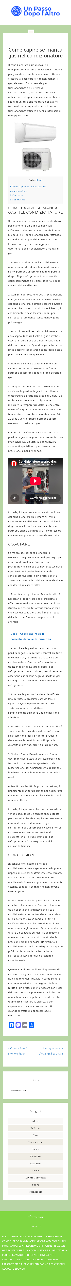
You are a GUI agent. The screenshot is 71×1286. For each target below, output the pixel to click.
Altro (35, 1121)
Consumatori (35, 1142)
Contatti (35, 1226)
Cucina (35, 1149)
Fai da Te (35, 1156)
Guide (35, 1170)
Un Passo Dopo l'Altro (36, 10)
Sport (35, 1184)
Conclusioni (17, 199)
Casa (35, 1135)
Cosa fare (16, 195)
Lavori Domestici (35, 1177)
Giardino (35, 1163)
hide (39, 180)
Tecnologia (35, 1191)
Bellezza (35, 1128)
